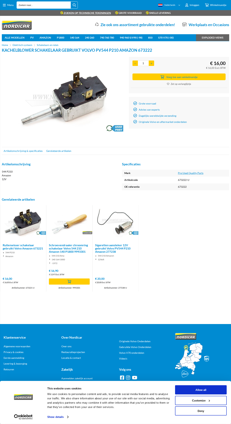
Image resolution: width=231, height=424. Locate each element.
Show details (55, 416)
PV (32, 37)
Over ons (66, 346)
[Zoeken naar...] (74, 5)
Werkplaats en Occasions (209, 25)
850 (150, 37)
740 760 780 (107, 37)
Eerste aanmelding (14, 357)
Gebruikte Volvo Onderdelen (135, 347)
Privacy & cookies (13, 352)
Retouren (9, 369)
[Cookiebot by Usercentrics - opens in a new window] (23, 417)
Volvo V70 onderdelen (131, 352)
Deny (201, 410)
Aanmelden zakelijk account (77, 378)
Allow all (200, 389)
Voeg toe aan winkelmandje (182, 77)
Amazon (45, 37)
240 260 (89, 37)
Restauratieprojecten (73, 352)
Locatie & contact (71, 357)
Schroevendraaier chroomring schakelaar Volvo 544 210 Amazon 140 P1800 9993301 (68, 248)
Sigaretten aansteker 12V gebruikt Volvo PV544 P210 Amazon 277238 (112, 248)
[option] (63, 100)
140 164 (74, 37)
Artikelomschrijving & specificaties (23, 150)
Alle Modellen (15, 37)
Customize (199, 400)
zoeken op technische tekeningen (87, 12)
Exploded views (212, 37)
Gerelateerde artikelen (58, 150)
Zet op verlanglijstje (181, 83)
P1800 (60, 37)
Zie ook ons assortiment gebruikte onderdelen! (138, 25)
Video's (123, 358)
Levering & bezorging (15, 363)
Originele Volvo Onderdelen (135, 341)
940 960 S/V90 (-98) (131, 37)
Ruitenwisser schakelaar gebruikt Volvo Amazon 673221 (23, 246)
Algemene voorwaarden (17, 346)
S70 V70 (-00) (166, 37)
